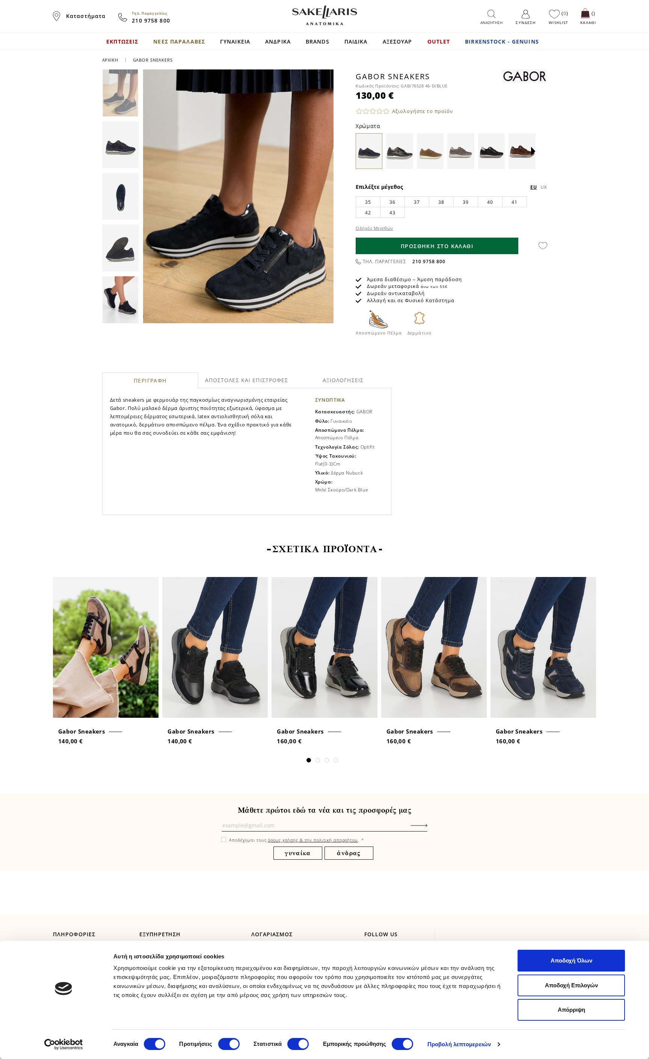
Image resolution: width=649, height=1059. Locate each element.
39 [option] (465, 202)
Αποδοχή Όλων (571, 960)
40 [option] (490, 202)
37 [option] (417, 202)
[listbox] (451, 206)
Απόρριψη (571, 1009)
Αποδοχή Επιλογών (571, 985)
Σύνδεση (526, 22)
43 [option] (392, 212)
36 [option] (392, 202)
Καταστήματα (86, 16)
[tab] (150, 380)
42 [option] (368, 212)
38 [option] (441, 202)
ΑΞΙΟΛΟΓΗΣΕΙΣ (343, 380)
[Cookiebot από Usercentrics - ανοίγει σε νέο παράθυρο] (64, 1044)
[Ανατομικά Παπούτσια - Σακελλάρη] (324, 15)
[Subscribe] (430, 829)
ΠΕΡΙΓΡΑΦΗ (150, 380)
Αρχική (110, 60)
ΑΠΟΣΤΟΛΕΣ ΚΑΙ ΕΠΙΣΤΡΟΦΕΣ (246, 380)
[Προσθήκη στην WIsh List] (150, 583)
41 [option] (514, 202)
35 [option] (368, 202)
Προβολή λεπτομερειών (459, 1044)
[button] (533, 151)
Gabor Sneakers (81, 731)
